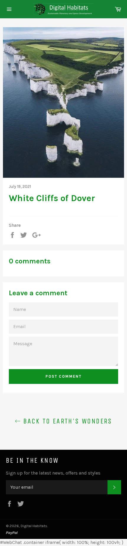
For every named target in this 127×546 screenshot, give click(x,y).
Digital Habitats (34, 526)
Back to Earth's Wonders (66, 421)
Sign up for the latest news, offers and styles (53, 473)
